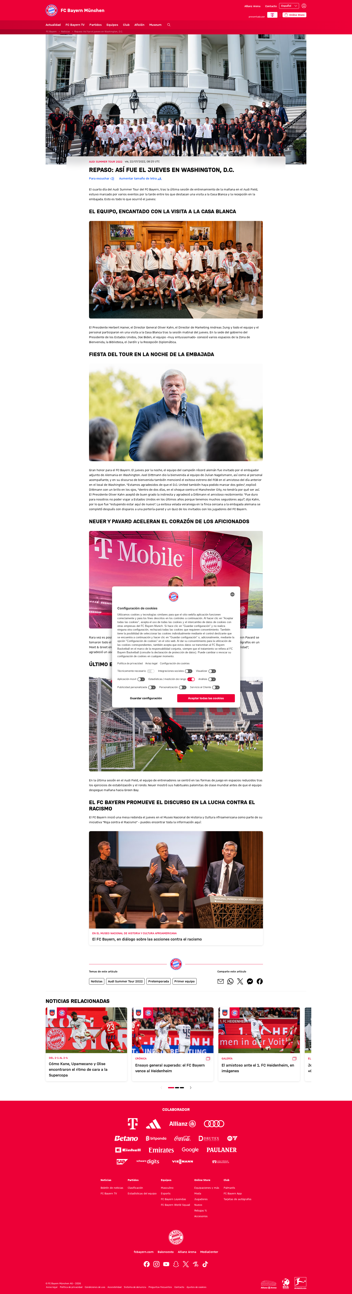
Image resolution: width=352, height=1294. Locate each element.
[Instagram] (156, 1264)
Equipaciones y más (206, 1187)
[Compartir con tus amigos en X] (240, 981)
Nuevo (198, 1204)
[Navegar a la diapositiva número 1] (171, 1087)
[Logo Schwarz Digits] (147, 1161)
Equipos (112, 24)
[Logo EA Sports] (232, 1138)
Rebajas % (200, 1210)
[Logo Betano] (126, 1138)
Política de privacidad (71, 1287)
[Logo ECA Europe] (286, 1284)
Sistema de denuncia (135, 1287)
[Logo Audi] (214, 1123)
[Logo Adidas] (153, 1124)
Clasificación (135, 1187)
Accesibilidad (114, 1287)
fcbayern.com (144, 1252)
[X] (186, 1264)
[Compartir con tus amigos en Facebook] (259, 981)
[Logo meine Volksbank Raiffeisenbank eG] (220, 1161)
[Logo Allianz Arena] (268, 1285)
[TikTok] (205, 1264)
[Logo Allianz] (182, 1123)
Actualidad (53, 24)
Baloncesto (166, 1252)
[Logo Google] (190, 1150)
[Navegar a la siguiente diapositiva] (190, 1087)
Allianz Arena (252, 6)
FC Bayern (51, 31)
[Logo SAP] (122, 1162)
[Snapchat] (176, 1264)
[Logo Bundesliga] (300, 1283)
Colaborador (176, 1109)
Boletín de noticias (112, 1187)
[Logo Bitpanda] (156, 1138)
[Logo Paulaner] (222, 1150)
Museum (155, 24)
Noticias (65, 31)
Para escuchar (99, 178)
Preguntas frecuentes (160, 1287)
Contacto (271, 6)
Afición (139, 24)
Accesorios (201, 1216)
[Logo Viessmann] (182, 1161)
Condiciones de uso (95, 1287)
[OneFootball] (195, 1264)
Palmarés (229, 1187)
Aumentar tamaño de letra (138, 178)
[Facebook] (146, 1264)
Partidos (95, 24)
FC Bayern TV (75, 24)
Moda (197, 1193)
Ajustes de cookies (196, 1287)
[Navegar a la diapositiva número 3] (182, 1087)
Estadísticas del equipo (142, 1193)
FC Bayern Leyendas (173, 1199)
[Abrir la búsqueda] (168, 24)
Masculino (167, 1187)
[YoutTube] (166, 1264)
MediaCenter (209, 1252)
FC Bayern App (233, 1193)
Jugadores (201, 1199)
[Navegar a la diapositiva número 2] (177, 1087)
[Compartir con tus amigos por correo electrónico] (220, 981)
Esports (165, 1193)
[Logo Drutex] (209, 1138)
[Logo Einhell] (128, 1150)
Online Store (202, 1180)
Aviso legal (51, 1287)
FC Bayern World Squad (175, 1204)
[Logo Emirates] (161, 1150)
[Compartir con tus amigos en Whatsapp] (230, 981)
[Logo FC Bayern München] (176, 1237)
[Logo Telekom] (133, 1123)
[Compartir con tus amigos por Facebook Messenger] (250, 981)
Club (126, 24)
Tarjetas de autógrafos (237, 1199)
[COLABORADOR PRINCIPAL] (272, 15)
